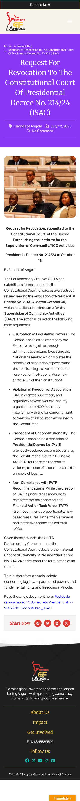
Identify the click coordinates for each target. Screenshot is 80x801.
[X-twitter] (34, 760)
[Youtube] (40, 760)
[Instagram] (46, 760)
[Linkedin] (53, 760)
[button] (70, 21)
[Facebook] (27, 760)
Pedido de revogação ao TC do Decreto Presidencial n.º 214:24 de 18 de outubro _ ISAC (38, 602)
